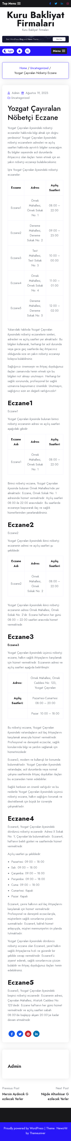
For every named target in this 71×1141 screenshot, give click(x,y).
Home (23, 68)
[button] (11, 3)
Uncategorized (39, 68)
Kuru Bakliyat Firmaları (35, 19)
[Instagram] (68, 3)
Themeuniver (37, 1133)
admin (14, 1066)
